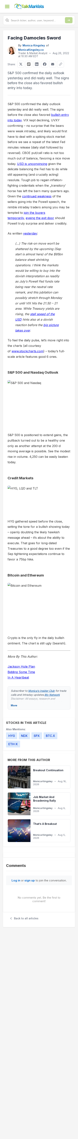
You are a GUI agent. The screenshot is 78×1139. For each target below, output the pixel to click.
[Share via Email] (52, 64)
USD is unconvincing (32, 164)
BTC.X (50, 736)
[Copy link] (60, 64)
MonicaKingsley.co (31, 49)
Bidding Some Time (21, 672)
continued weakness (36, 196)
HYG (11, 736)
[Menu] (7, 6)
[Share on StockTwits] (28, 64)
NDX (24, 736)
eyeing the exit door (40, 218)
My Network (52, 694)
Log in (16, 880)
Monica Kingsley (34, 45)
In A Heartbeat (18, 677)
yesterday (30, 233)
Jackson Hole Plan (21, 666)
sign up (29, 880)
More (14, 705)
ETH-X (13, 744)
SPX (37, 736)
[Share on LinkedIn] (36, 64)
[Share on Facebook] (44, 64)
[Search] (69, 20)
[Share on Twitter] (20, 64)
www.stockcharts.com (27, 351)
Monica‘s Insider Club (41, 690)
